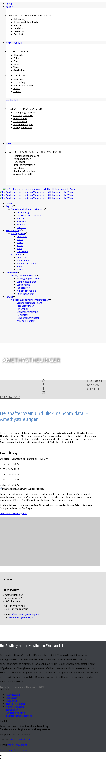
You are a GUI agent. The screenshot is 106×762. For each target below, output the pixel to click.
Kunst (16, 61)
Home (9, 3)
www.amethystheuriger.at (13, 513)
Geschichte (19, 70)
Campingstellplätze (23, 115)
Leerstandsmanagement (26, 155)
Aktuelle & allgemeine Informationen (30, 299)
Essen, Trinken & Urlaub (23, 275)
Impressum (6, 750)
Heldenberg (19, 19)
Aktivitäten (16, 254)
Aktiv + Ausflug (14, 42)
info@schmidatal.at (17, 744)
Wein (16, 67)
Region (9, 6)
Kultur (16, 58)
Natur (16, 64)
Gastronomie (20, 118)
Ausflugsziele (18, 233)
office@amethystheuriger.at (25, 614)
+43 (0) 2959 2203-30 (20, 739)
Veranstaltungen (22, 158)
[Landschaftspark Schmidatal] (37, 194)
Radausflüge (19, 82)
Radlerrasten (20, 121)
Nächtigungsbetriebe (24, 112)
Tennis (17, 91)
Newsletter (19, 167)
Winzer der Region (23, 124)
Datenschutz (20, 750)
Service (9, 143)
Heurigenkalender (22, 127)
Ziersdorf (18, 34)
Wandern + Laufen (23, 85)
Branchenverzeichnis (24, 164)
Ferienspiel (19, 161)
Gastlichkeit (12, 99)
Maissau (17, 25)
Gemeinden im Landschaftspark (27, 209)
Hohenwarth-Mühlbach (25, 22)
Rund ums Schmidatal (24, 170)
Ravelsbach (19, 28)
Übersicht (18, 55)
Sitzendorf (18, 31)
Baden (16, 88)
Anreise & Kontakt (22, 173)
